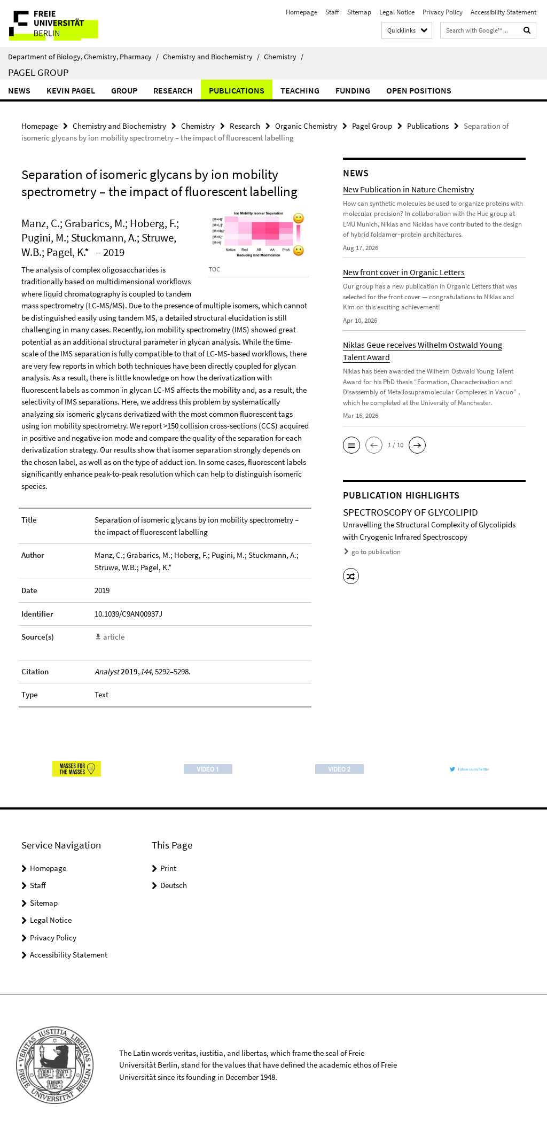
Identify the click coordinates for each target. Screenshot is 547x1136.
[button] (351, 445)
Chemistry (283, 56)
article (113, 637)
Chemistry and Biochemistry (211, 56)
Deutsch (173, 885)
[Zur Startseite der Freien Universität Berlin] (71, 23)
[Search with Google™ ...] (527, 30)
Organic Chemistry (306, 126)
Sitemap (359, 12)
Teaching (299, 90)
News (19, 90)
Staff (332, 12)
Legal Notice (397, 12)
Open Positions (418, 90)
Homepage (301, 12)
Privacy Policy (443, 12)
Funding (352, 90)
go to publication (376, 551)
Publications (236, 90)
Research (173, 90)
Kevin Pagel (70, 90)
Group (124, 90)
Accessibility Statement (503, 12)
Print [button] (168, 868)
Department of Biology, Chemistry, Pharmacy (83, 56)
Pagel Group (38, 72)
